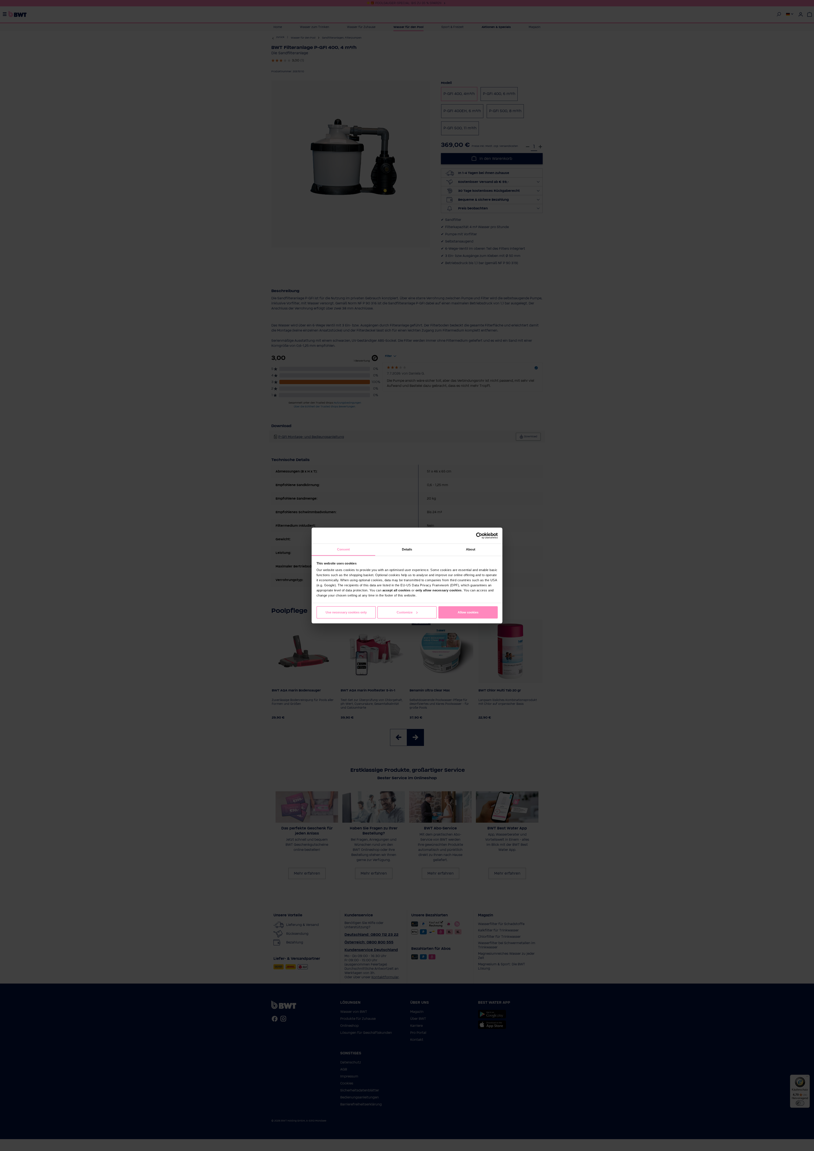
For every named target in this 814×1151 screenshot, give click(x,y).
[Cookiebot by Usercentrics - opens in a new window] (479, 535)
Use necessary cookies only (346, 612)
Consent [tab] (343, 549)
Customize (405, 612)
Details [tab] (407, 549)
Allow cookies (468, 612)
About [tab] (470, 549)
